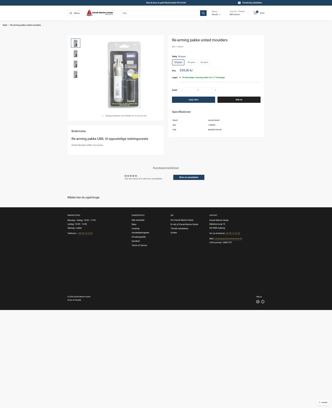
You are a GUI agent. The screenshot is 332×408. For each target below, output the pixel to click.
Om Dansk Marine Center (182, 220)
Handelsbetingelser (140, 232)
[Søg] (203, 13)
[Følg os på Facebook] (258, 301)
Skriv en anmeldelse (188, 177)
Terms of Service (139, 245)
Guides (174, 232)
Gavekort (136, 241)
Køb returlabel (138, 220)
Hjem (5, 25)
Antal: (174, 90)
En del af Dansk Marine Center (184, 224)
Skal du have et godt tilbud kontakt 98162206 (166, 3)
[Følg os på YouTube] (263, 301)
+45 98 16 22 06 (85, 233)
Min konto (235, 14)
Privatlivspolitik (139, 237)
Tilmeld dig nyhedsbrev (252, 3)
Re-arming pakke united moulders (25, 25)
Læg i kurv (193, 99)
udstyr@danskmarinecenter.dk (228, 238)
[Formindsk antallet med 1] (182, 90)
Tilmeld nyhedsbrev (179, 228)
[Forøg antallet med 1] (215, 90)
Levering (135, 228)
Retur (134, 224)
